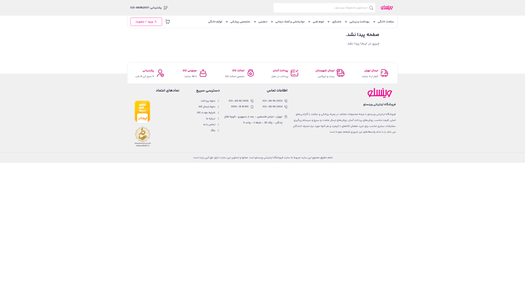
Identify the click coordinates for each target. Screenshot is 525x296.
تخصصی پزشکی (240, 22)
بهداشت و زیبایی (359, 22)
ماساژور (336, 22)
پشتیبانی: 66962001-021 (146, 8)
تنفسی (262, 22)
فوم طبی (318, 22)
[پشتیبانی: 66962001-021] (165, 8)
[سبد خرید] (167, 21)
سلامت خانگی (386, 22)
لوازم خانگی (215, 22)
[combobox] (324, 8)
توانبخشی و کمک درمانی (290, 22)
